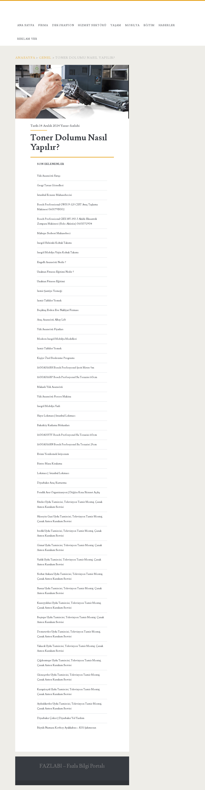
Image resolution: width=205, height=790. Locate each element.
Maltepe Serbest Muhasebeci (53, 233)
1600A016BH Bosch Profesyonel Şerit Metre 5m (65, 367)
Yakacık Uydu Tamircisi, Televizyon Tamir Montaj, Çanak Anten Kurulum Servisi (70, 648)
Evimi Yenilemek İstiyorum (53, 454)
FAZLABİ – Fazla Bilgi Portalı (72, 766)
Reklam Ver (27, 39)
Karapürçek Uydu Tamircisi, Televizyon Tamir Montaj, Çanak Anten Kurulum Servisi (68, 692)
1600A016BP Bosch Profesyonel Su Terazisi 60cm (67, 377)
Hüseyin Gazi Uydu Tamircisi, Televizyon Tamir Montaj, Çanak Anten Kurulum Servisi (70, 519)
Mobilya (132, 25)
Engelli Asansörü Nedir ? (51, 262)
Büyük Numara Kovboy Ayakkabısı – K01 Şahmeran (66, 727)
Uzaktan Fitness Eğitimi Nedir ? (55, 271)
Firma (43, 25)
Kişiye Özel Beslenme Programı (55, 358)
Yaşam (116, 25)
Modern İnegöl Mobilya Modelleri (57, 339)
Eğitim (149, 25)
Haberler (167, 25)
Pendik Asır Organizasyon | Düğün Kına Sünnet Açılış (68, 492)
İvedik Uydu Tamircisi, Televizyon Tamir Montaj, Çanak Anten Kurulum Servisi (69, 533)
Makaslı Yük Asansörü (50, 387)
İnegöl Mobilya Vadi (48, 406)
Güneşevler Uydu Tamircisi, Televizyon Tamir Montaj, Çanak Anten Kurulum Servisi (68, 677)
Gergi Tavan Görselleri (50, 185)
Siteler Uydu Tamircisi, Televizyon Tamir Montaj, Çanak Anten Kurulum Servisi (69, 504)
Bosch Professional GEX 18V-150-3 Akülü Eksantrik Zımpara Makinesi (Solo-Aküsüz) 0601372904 (67, 221)
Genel (45, 58)
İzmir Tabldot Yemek (49, 300)
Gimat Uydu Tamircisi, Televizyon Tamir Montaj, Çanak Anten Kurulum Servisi (69, 548)
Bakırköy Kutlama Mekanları (53, 425)
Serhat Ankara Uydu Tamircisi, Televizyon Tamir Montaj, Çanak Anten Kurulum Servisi (70, 576)
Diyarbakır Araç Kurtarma (51, 482)
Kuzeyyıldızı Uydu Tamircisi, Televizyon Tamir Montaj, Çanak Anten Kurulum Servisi (69, 605)
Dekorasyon (63, 25)
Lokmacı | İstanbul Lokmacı (53, 473)
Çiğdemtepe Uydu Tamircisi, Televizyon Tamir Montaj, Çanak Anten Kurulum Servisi (69, 663)
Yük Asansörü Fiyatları (50, 329)
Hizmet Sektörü (92, 25)
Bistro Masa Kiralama (49, 463)
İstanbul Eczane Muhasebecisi (54, 195)
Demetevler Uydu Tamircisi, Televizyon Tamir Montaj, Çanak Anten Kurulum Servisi (69, 634)
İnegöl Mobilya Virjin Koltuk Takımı (57, 252)
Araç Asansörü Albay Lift (51, 319)
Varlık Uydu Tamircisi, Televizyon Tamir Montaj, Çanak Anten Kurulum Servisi (69, 562)
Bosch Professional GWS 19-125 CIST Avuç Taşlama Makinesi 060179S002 (67, 207)
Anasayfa (25, 58)
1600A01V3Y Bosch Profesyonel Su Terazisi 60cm (67, 435)
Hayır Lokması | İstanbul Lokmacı (56, 415)
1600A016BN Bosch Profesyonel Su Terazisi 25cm (67, 444)
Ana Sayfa (25, 25)
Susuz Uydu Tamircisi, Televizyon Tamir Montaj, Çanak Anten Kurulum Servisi (69, 591)
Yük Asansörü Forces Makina (54, 396)
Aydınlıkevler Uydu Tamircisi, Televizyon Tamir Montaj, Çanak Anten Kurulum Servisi (69, 706)
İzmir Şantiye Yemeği (49, 291)
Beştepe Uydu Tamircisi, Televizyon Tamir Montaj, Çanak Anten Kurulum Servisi (70, 620)
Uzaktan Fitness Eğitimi (51, 281)
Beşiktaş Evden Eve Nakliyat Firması (57, 310)
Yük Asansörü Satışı (48, 175)
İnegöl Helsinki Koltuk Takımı (54, 243)
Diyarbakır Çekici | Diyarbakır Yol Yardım (60, 718)
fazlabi (74, 126)
